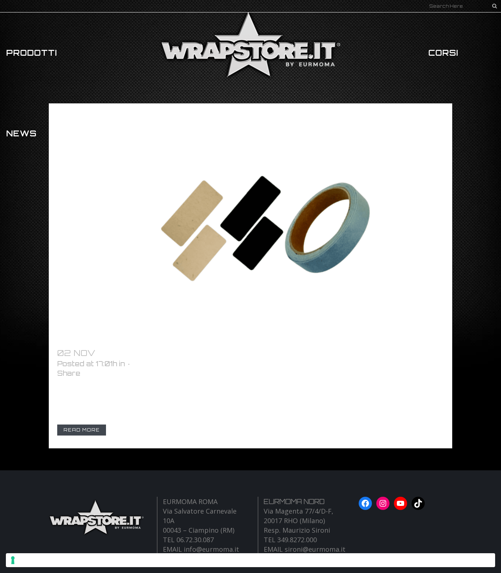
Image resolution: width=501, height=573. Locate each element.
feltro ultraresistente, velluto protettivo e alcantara (267, 353)
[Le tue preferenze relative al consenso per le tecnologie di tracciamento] (250, 560)
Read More (81, 430)
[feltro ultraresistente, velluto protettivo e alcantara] (250, 221)
